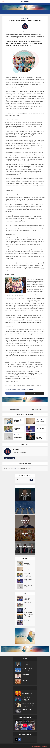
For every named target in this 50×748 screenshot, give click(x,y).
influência (13, 389)
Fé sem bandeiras (40, 428)
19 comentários (25, 706)
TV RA (30, 596)
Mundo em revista (28, 622)
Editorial (37, 436)
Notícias (25, 602)
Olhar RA (26, 596)
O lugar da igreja (18, 437)
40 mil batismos (28, 604)
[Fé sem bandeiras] (20, 581)
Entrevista (21, 426)
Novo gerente (25, 520)
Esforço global (27, 617)
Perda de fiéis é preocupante (26, 698)
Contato (46, 746)
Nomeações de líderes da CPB (25, 547)
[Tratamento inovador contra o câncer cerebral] (20, 610)
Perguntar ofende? (27, 709)
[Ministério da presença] (20, 575)
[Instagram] (16, 739)
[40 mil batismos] (20, 604)
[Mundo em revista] (20, 622)
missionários (25, 389)
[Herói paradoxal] (20, 569)
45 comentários (25, 694)
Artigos (15, 419)
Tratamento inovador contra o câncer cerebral (28, 611)
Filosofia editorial (35, 746)
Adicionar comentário (36, 24)
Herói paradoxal (40, 421)
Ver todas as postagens (9, 458)
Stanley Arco (25, 508)
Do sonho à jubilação (25, 493)
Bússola (19, 434)
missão (18, 389)
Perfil (28, 18)
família (8, 389)
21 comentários (25, 700)
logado (14, 468)
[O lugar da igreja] (20, 586)
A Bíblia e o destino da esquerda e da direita (27, 692)
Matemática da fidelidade (18, 421)
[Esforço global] (20, 616)
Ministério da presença (17, 429)
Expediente (41, 746)
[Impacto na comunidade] (20, 598)
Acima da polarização (39, 438)
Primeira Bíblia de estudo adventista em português (28, 704)
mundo (31, 389)
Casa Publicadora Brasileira (27, 745)
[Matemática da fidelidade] (20, 563)
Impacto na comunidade (27, 599)
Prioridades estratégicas (25, 507)
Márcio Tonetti (26, 495)
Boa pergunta (42, 419)
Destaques (23, 18)
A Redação (12, 24)
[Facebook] (19, 739)
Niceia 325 (25, 533)
